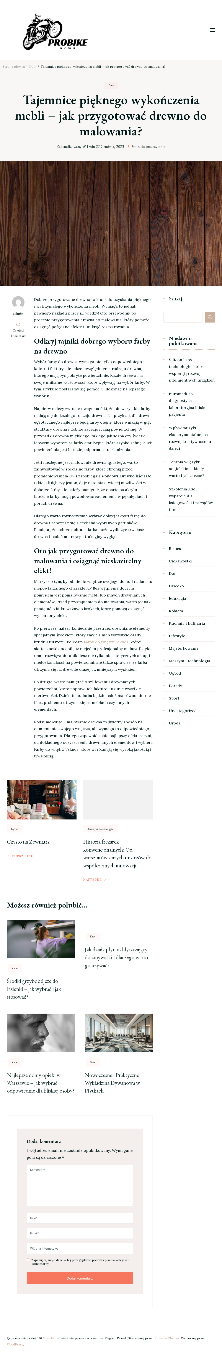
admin (18, 313)
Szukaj (175, 299)
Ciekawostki (180, 561)
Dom (111, 85)
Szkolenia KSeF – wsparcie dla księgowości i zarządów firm (191, 499)
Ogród (14, 829)
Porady (175, 685)
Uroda (175, 723)
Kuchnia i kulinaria (187, 623)
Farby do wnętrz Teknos (106, 641)
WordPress (15, 1344)
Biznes (175, 548)
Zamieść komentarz (20, 333)
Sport (174, 698)
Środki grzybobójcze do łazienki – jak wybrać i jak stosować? (34, 988)
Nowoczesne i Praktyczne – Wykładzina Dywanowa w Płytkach (114, 1083)
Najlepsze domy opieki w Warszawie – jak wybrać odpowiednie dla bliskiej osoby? (40, 1083)
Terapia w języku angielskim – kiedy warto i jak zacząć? (186, 468)
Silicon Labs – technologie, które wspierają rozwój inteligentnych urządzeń (192, 370)
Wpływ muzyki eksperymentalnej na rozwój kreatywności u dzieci (190, 438)
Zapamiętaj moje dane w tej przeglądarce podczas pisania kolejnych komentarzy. (80, 1262)
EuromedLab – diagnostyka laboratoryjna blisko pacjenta (188, 404)
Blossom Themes (167, 1338)
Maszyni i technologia (100, 829)
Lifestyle (177, 635)
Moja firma (51, 1338)
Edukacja (177, 598)
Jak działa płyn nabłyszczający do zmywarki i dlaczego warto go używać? (116, 957)
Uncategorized (183, 710)
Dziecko (176, 585)
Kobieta (176, 610)
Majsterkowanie (184, 648)
